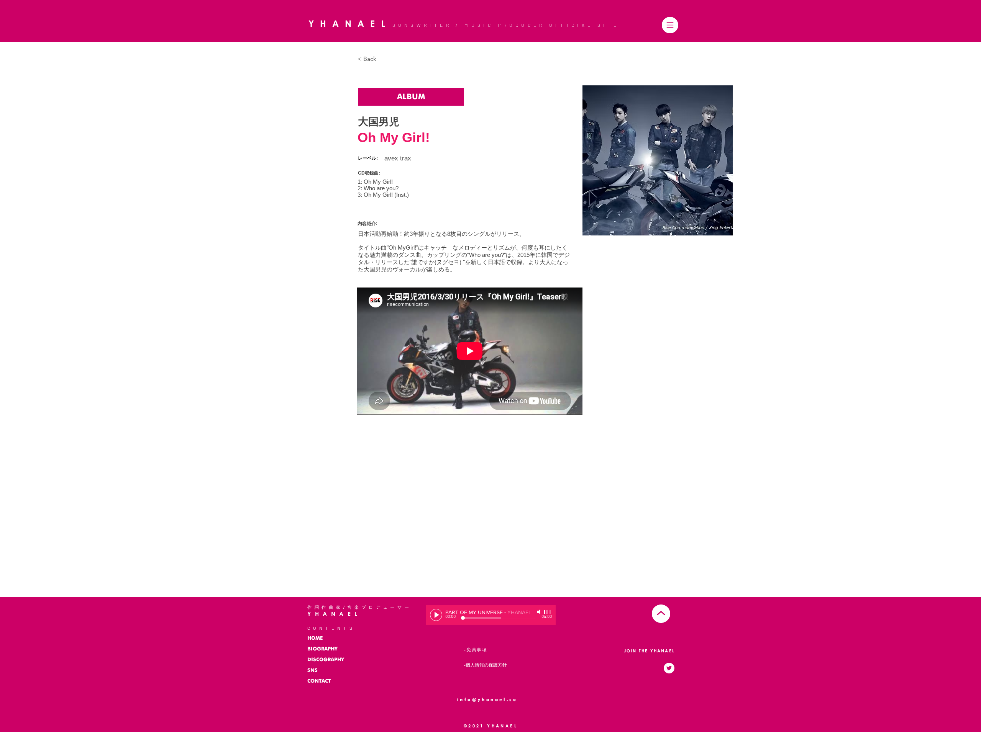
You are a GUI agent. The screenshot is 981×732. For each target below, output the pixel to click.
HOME (315, 638)
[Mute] (539, 612)
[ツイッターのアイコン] (669, 668)
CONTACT (319, 681)
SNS (312, 670)
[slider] (548, 612)
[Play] (436, 615)
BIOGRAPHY (322, 649)
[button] (670, 25)
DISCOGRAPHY (325, 659)
